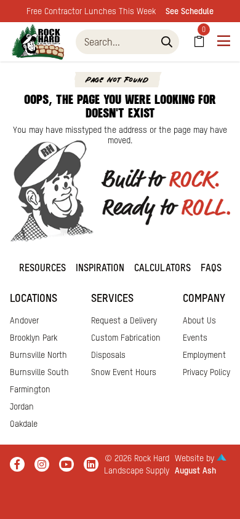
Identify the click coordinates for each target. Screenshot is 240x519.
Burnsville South (39, 372)
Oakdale (24, 423)
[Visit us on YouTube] (66, 464)
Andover (24, 320)
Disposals (108, 354)
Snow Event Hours (123, 372)
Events (195, 337)
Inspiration (100, 267)
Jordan (22, 406)
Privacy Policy (206, 372)
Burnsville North (38, 354)
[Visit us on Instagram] (41, 464)
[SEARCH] (166, 42)
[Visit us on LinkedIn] (91, 464)
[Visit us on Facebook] (17, 464)
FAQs (211, 267)
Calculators (162, 267)
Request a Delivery (124, 320)
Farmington (30, 389)
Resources (42, 267)
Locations (33, 298)
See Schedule (190, 11)
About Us (199, 320)
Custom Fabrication (126, 337)
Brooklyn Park (33, 337)
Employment (204, 354)
